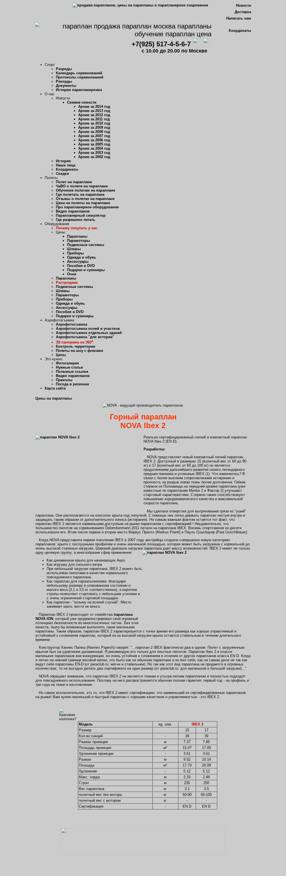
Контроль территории (75, 346)
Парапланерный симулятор (81, 215)
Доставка (243, 12)
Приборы (75, 253)
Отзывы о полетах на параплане (85, 199)
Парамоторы (78, 240)
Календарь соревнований (79, 73)
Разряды (64, 69)
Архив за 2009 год (94, 127)
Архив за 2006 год (94, 140)
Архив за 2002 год (94, 157)
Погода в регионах (72, 384)
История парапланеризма (79, 90)
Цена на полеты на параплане (83, 203)
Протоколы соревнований (79, 77)
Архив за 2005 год (94, 144)
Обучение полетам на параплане (85, 190)
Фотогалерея (67, 363)
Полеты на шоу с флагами (79, 351)
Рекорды (64, 81)
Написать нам (238, 18)
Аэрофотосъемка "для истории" (85, 337)
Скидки (62, 173)
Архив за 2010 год (94, 123)
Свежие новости (81, 102)
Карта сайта (55, 388)
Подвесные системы (85, 245)
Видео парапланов (73, 211)
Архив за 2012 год (94, 115)
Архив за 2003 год (94, 153)
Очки (71, 274)
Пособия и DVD (81, 266)
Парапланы (77, 236)
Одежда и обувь (81, 257)
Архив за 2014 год (94, 106)
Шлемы (74, 249)
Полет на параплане (74, 182)
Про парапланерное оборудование (87, 207)
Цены (61, 355)
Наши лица (65, 165)
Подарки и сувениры (86, 270)
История (63, 161)
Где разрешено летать (75, 220)
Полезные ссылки (72, 371)
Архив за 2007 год (94, 136)
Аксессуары (78, 261)
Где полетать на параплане (80, 194)
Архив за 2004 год (94, 148)
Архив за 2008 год (94, 132)
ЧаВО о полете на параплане (82, 186)
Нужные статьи (69, 367)
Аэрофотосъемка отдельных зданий (89, 333)
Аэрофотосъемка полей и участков (88, 328)
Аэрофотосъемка (71, 324)
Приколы (64, 380)
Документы (66, 85)
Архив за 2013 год (94, 111)
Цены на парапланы (53, 398)
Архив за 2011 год (94, 119)
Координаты (240, 30)
